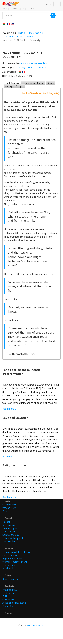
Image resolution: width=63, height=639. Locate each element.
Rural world (8, 568)
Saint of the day (10, 534)
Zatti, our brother (14, 465)
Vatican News (9, 507)
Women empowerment (14, 561)
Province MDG (10, 589)
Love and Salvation (15, 417)
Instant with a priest (12, 538)
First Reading (12, 82)
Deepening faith (10, 528)
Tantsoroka (8, 592)
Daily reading (9, 541)
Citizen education (11, 555)
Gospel (19, 86)
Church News (9, 504)
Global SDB (8, 605)
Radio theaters (10, 579)
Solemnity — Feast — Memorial (31, 67)
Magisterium (9, 531)
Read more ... (9, 408)
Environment (9, 565)
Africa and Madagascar (14, 602)
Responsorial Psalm (33, 82)
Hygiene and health (12, 558)
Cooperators (9, 599)
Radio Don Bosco (35, 625)
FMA (4, 596)
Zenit (5, 511)
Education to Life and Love (16, 552)
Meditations (8, 525)
